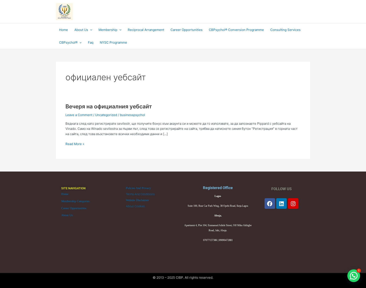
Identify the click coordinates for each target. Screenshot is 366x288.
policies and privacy (138, 188)
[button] (353, 275)
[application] (90, 30)
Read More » (74, 143)
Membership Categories (75, 201)
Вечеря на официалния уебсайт (108, 106)
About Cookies (135, 206)
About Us (67, 215)
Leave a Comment (78, 115)
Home (64, 194)
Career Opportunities (73, 208)
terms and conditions (140, 194)
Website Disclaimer (137, 200)
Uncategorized (106, 115)
